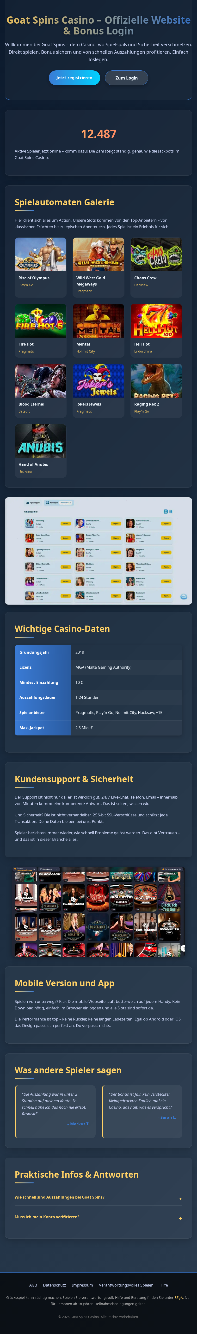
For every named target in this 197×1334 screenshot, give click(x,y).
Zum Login (127, 78)
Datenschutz (54, 1285)
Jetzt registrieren (74, 77)
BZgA (178, 1297)
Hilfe (164, 1285)
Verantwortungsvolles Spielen (126, 1285)
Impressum (82, 1285)
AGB (33, 1285)
